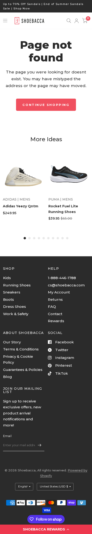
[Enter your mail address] (39, 445)
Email (7, 436)
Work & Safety (15, 314)
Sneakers (11, 292)
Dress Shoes (14, 306)
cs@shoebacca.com (66, 285)
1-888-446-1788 (62, 278)
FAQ (52, 306)
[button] (46, 529)
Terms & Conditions (21, 349)
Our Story (12, 342)
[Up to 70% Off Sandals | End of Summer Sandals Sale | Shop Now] (46, 6)
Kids (7, 278)
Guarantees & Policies (22, 369)
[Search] (69, 20)
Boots (8, 299)
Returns (55, 299)
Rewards (56, 321)
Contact (55, 314)
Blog (7, 376)
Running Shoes (17, 285)
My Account (59, 292)
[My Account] (76, 20)
